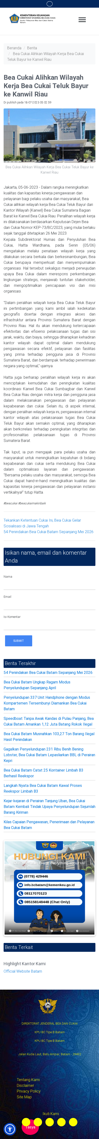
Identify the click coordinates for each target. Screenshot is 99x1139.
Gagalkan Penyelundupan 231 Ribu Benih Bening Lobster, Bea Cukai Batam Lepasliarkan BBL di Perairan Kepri (49, 755)
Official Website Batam (23, 971)
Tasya (30, 1127)
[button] (10, 1129)
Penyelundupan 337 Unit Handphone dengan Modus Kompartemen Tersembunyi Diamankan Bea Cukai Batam (47, 703)
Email (7, 596)
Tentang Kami (28, 1079)
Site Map (24, 1097)
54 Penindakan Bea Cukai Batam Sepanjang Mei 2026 (48, 532)
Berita (32, 48)
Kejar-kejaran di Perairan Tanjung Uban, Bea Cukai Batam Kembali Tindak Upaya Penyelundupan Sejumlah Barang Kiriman (49, 807)
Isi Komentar (12, 617)
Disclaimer (25, 1085)
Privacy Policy (29, 1091)
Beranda (14, 48)
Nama (8, 576)
